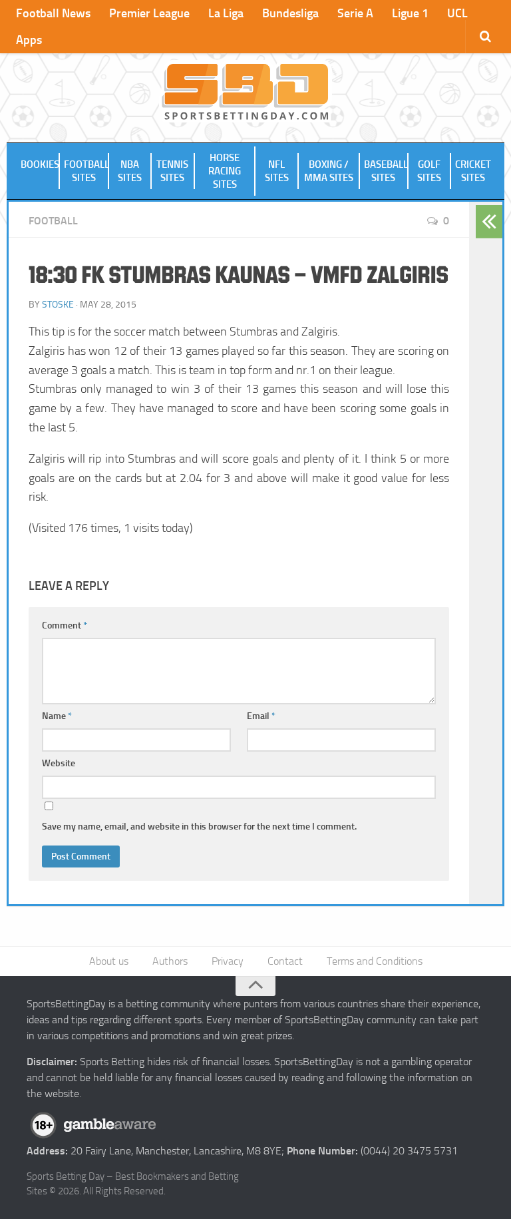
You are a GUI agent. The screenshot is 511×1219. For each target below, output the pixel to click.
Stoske (58, 304)
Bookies (40, 164)
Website (58, 763)
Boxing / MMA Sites (328, 171)
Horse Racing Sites (224, 171)
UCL (457, 13)
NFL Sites (277, 171)
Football (53, 220)
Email (261, 716)
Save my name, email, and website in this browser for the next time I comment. (199, 826)
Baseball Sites (386, 171)
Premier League (149, 13)
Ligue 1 (410, 13)
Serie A (355, 13)
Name (57, 716)
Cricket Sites (473, 171)
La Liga (226, 13)
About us (108, 961)
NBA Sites (130, 171)
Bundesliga (290, 13)
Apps (29, 40)
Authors (170, 961)
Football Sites (86, 171)
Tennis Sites (172, 171)
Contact (285, 961)
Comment (64, 625)
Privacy (228, 961)
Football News (53, 13)
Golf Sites (429, 171)
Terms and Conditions (375, 961)
